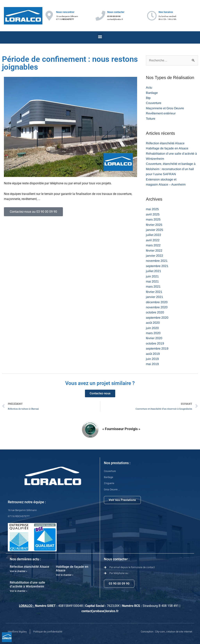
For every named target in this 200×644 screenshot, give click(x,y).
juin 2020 (152, 328)
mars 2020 (153, 333)
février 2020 (154, 338)
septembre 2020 (157, 317)
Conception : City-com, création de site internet (166, 631)
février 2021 (154, 291)
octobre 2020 (155, 312)
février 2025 (154, 224)
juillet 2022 (153, 235)
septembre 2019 (157, 348)
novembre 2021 (157, 260)
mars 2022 (153, 245)
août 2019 (153, 353)
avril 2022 (153, 240)
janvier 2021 (154, 297)
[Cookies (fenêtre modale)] (7, 637)
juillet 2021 (153, 271)
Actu (149, 87)
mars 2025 (153, 219)
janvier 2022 (154, 255)
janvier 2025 (154, 229)
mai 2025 (152, 209)
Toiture (150, 118)
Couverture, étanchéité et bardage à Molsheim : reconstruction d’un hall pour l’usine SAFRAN (171, 169)
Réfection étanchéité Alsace (165, 143)
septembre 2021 (157, 266)
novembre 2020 (157, 307)
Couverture (153, 103)
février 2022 (154, 250)
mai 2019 (152, 364)
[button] (100, 36)
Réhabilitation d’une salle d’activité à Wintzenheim (27, 584)
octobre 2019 (155, 343)
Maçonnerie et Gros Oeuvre (165, 108)
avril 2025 (153, 214)
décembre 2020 (157, 302)
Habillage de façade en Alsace (167, 148)
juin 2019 (152, 359)
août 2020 (153, 322)
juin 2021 (152, 276)
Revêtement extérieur (161, 113)
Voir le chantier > (18, 571)
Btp (148, 98)
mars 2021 (153, 286)
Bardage (152, 92)
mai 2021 (152, 281)
